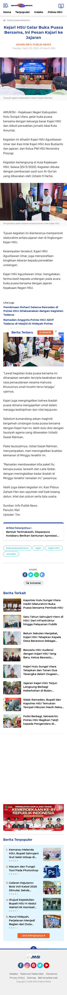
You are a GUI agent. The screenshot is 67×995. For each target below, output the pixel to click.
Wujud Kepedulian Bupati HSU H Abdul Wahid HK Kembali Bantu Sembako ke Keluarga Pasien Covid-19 (22, 903)
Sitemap (31, 977)
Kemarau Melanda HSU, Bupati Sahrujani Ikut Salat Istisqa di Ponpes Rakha (24, 853)
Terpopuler (22, 12)
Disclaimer (51, 974)
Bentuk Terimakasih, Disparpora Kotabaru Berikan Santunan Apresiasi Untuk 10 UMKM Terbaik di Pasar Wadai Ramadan (33, 533)
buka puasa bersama (17, 548)
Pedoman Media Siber (32, 974)
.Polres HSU (54, 12)
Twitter (41, 969)
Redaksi (14, 974)
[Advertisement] (33, 770)
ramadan (11, 554)
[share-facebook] (25, 574)
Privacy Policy (17, 977)
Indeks (38, 12)
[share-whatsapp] (36, 574)
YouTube (49, 969)
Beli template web (48, 977)
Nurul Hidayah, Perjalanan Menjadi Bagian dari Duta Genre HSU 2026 (22, 920)
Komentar (35, 583)
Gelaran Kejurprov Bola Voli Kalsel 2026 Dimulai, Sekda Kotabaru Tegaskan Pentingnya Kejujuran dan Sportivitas (23, 886)
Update (46, 332)
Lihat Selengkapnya (33, 935)
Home (7, 12)
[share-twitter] (30, 574)
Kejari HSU (54, 548)
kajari (38, 548)
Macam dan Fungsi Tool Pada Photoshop (23, 868)
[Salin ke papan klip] (42, 574)
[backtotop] (33, 949)
